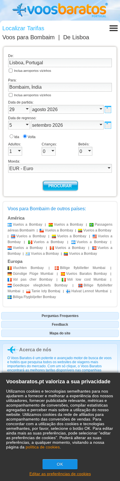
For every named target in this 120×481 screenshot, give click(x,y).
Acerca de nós (35, 349)
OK (60, 464)
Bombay (28, 268)
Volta (32, 137)
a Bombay (27, 224)
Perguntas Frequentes (60, 316)
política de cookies (43, 447)
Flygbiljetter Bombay (34, 297)
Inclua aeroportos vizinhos (32, 70)
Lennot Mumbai (89, 291)
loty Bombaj (46, 291)
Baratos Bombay (86, 274)
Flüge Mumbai (33, 274)
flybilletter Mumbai (82, 268)
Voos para (28, 37)
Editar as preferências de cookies (60, 473)
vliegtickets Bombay (40, 285)
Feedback (60, 325)
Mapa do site (60, 333)
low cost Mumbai (86, 279)
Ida (16, 137)
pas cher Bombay (32, 279)
